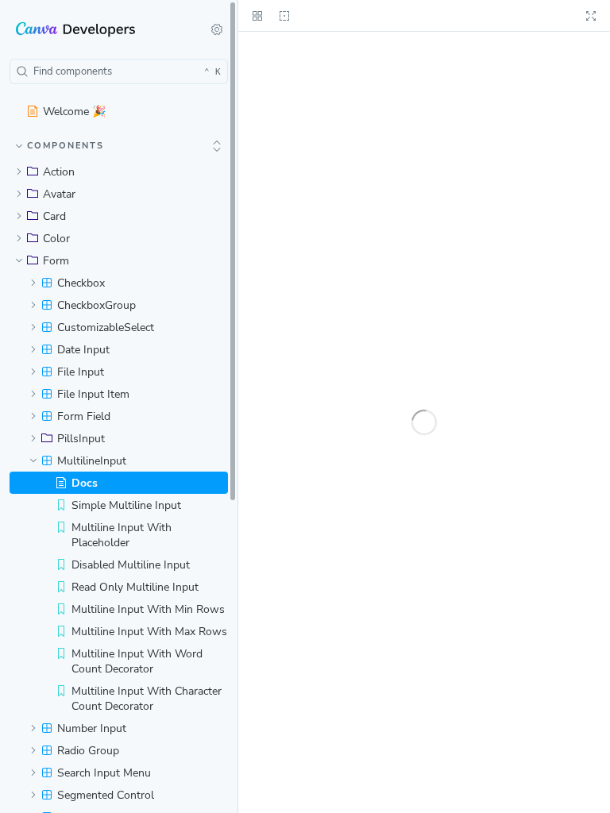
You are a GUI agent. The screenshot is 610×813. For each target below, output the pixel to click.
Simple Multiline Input (126, 505)
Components (65, 146)
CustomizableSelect (105, 327)
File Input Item (93, 394)
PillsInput (81, 438)
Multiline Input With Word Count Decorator (137, 661)
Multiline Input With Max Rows (149, 631)
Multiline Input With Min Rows (148, 609)
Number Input (91, 728)
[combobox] (119, 71)
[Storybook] (100, 29)
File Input (80, 372)
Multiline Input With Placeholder (121, 535)
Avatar (59, 194)
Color (56, 238)
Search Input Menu (104, 772)
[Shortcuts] (217, 29)
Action (59, 171)
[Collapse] (217, 146)
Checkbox (81, 283)
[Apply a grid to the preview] (257, 16)
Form (56, 260)
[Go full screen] (591, 16)
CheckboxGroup (96, 305)
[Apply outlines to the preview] (284, 16)
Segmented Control (105, 795)
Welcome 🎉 (74, 111)
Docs (84, 483)
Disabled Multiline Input (130, 564)
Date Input (83, 349)
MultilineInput (91, 460)
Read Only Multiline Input (135, 587)
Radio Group (88, 750)
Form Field (83, 416)
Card (54, 216)
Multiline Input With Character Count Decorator (146, 699)
